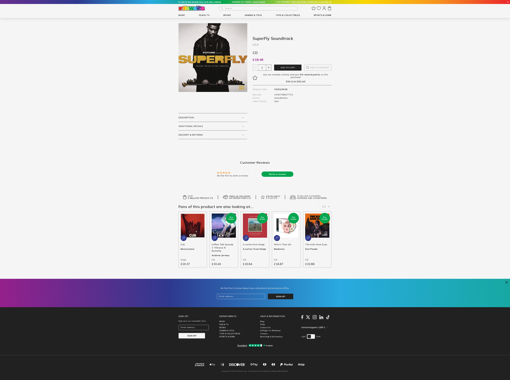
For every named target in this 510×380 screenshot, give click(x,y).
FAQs (262, 324)
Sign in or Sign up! (295, 81)
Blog (262, 321)
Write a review (277, 174)
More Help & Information (271, 337)
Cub (183, 244)
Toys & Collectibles (229, 334)
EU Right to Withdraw (270, 330)
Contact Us (265, 327)
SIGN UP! (191, 335)
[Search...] (222, 8)
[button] (181, 15)
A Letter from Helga (254, 244)
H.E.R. (256, 44)
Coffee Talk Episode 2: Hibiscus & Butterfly (222, 247)
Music (222, 321)
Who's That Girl (282, 244)
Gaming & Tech (226, 330)
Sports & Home (227, 337)
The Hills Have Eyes (316, 244)
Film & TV (224, 324)
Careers (264, 334)
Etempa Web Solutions (279, 371)
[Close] (508, 2)
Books (222, 327)
